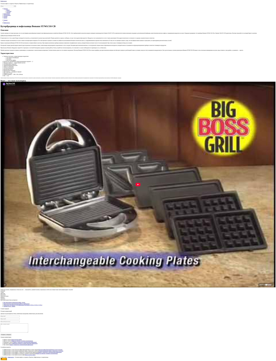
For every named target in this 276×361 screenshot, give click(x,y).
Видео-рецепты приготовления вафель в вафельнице (16, 303)
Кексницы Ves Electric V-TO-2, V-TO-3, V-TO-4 (30, 305)
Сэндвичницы (6, 15)
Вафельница (4, 1)
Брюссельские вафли (17, 339)
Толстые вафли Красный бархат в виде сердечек (50, 349)
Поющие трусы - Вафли (9, 306)
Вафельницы (6, 13)
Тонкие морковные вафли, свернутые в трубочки (51, 351)
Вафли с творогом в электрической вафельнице (25, 342)
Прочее (5, 17)
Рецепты (5, 8)
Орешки (8, 12)
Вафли (8, 10)
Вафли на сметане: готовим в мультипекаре (22, 340)
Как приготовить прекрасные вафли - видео (14, 302)
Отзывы (5, 16)
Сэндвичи (8, 11)
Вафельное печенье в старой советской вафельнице (24, 343)
